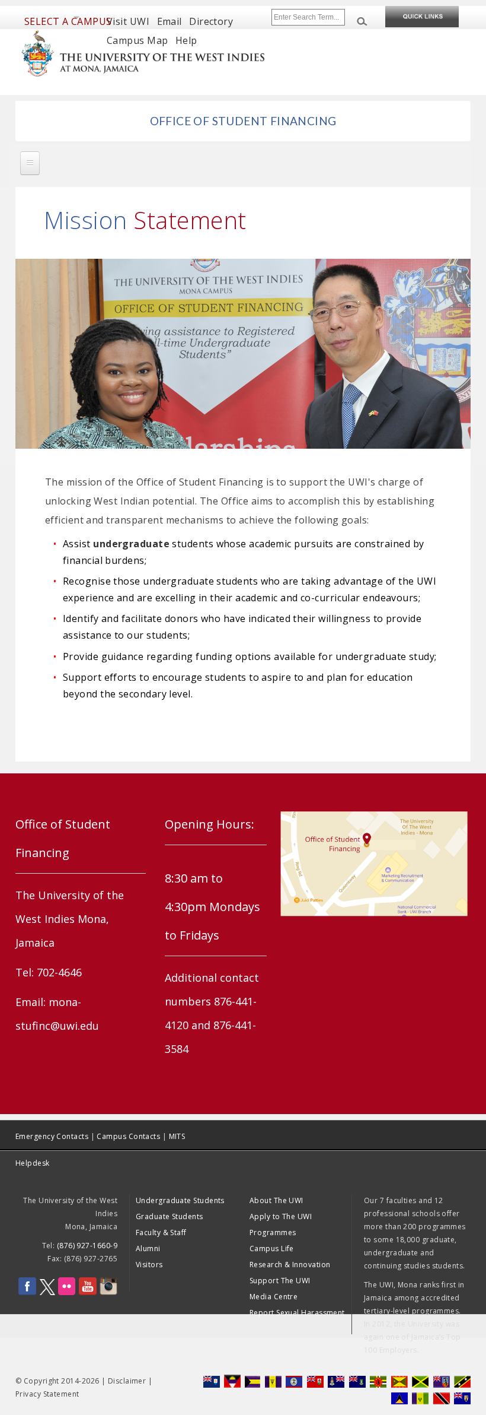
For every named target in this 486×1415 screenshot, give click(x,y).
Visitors (149, 1264)
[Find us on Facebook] (27, 1292)
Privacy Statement (47, 1394)
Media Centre (274, 1297)
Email (169, 21)
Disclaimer (127, 1381)
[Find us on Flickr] (66, 1292)
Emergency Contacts (51, 1136)
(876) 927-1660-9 (87, 1245)
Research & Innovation (290, 1264)
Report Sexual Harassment (297, 1313)
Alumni (148, 1248)
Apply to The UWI (281, 1216)
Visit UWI (128, 21)
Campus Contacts (128, 1136)
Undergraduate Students (180, 1200)
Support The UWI (280, 1281)
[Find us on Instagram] (108, 1292)
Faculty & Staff (161, 1232)
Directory (211, 21)
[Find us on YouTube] (88, 1292)
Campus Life (272, 1248)
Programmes (273, 1232)
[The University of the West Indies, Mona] (143, 52)
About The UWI (276, 1200)
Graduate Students (169, 1216)
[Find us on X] (47, 1292)
